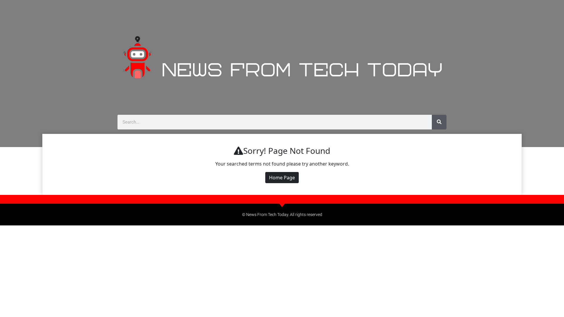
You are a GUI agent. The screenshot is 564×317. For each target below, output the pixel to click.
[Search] (439, 122)
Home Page (282, 177)
